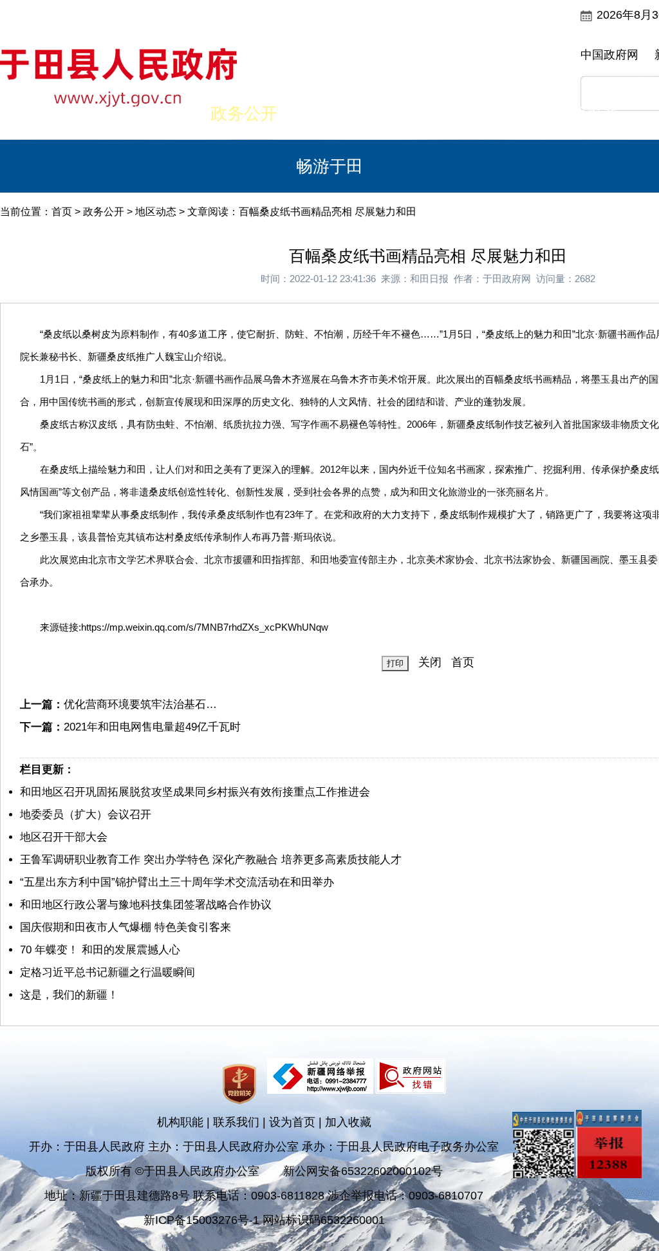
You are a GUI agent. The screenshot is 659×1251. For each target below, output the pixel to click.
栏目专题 (415, 113)
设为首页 (292, 1122)
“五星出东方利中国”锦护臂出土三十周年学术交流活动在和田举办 (177, 882)
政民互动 (329, 113)
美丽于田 (158, 113)
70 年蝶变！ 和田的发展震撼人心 (100, 950)
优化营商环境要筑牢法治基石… (140, 704)
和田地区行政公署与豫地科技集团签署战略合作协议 (146, 905)
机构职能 (180, 1122)
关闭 (429, 662)
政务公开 (243, 113)
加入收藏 (348, 1122)
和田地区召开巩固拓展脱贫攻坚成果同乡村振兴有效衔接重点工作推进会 (195, 792)
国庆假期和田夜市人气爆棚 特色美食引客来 (125, 927)
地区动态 (155, 211)
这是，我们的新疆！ (69, 995)
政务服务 (500, 113)
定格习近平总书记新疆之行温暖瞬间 (107, 972)
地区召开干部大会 (63, 837)
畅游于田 (329, 166)
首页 (72, 113)
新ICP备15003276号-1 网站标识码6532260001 (264, 1220)
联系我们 (236, 1122)
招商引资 (586, 113)
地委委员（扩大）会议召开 (85, 814)
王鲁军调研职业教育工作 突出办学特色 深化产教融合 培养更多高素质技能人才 (211, 860)
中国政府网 (609, 54)
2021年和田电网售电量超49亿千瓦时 (152, 727)
